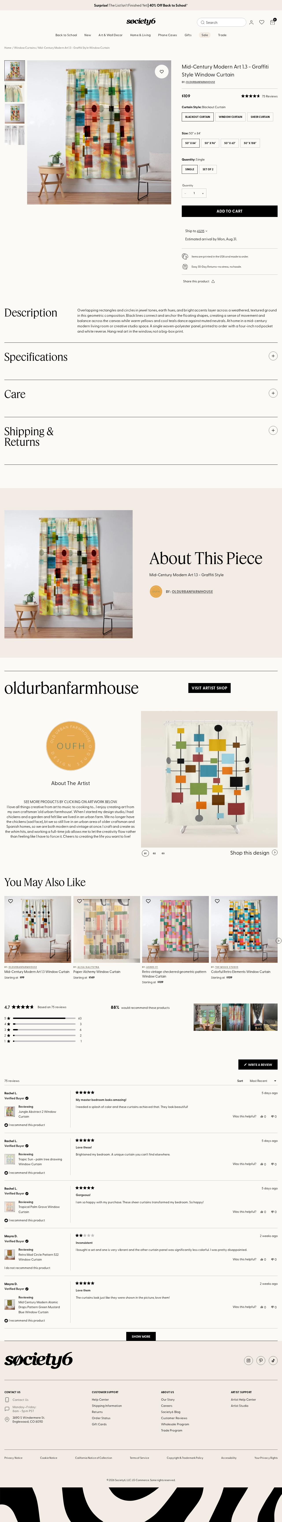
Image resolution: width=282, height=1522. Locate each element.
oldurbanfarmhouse (200, 82)
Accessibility (229, 1457)
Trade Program (171, 1430)
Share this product (196, 281)
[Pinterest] (260, 1360)
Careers (167, 1405)
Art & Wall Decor (110, 35)
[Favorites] (261, 22)
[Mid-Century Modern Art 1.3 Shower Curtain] (209, 779)
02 (154, 853)
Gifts (188, 35)
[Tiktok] (273, 1360)
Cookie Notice (48, 1457)
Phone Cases (167, 35)
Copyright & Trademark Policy (185, 1457)
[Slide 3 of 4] (15, 114)
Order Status (101, 1418)
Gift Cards (99, 1424)
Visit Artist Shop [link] (209, 688)
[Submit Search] (203, 22)
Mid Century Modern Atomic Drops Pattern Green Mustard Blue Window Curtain (39, 1307)
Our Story (168, 1399)
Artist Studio (239, 1405)
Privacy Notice (13, 1457)
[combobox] (221, 22)
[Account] (251, 22)
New (87, 35)
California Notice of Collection (93, 1457)
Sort (240, 1081)
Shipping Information (107, 1405)
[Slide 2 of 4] (15, 92)
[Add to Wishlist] (11, 901)
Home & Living (140, 35)
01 (145, 853)
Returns (97, 1412)
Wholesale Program (175, 1424)
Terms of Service (139, 1457)
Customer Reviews (174, 1418)
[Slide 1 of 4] (15, 71)
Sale (205, 35)
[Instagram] (248, 1360)
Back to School (66, 35)
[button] (259, 96)
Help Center (100, 1399)
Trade (222, 35)
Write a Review (262, 1066)
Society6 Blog (170, 1412)
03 (163, 853)
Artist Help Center (243, 1399)
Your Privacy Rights (266, 1457)
